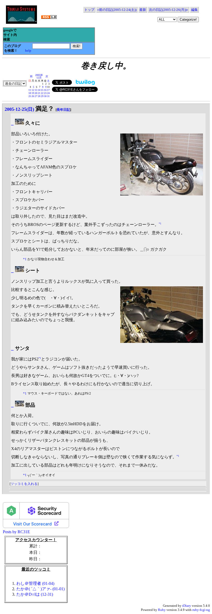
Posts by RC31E (16, 532)
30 (45, 96)
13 (36, 90)
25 (29, 96)
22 (42, 93)
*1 (160, 223)
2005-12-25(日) (19, 109)
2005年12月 (39, 76)
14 (39, 90)
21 (39, 93)
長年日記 (63, 110)
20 (36, 93)
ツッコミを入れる (24, 484)
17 (48, 90)
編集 (194, 10)
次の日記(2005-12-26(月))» (168, 10)
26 (33, 96)
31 (48, 96)
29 (42, 96)
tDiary (186, 606)
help (28, 50)
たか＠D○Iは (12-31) (34, 594)
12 (33, 90)
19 (33, 93)
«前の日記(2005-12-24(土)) (117, 10)
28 (39, 96)
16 (45, 90)
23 (45, 93)
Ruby (162, 610)
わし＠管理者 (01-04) (35, 583)
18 (29, 93)
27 (36, 96)
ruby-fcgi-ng (201, 610)
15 (42, 90)
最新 (142, 10)
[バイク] (19, 123)
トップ (89, 10)
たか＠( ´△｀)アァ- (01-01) (40, 589)
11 (29, 90)
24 (48, 93)
